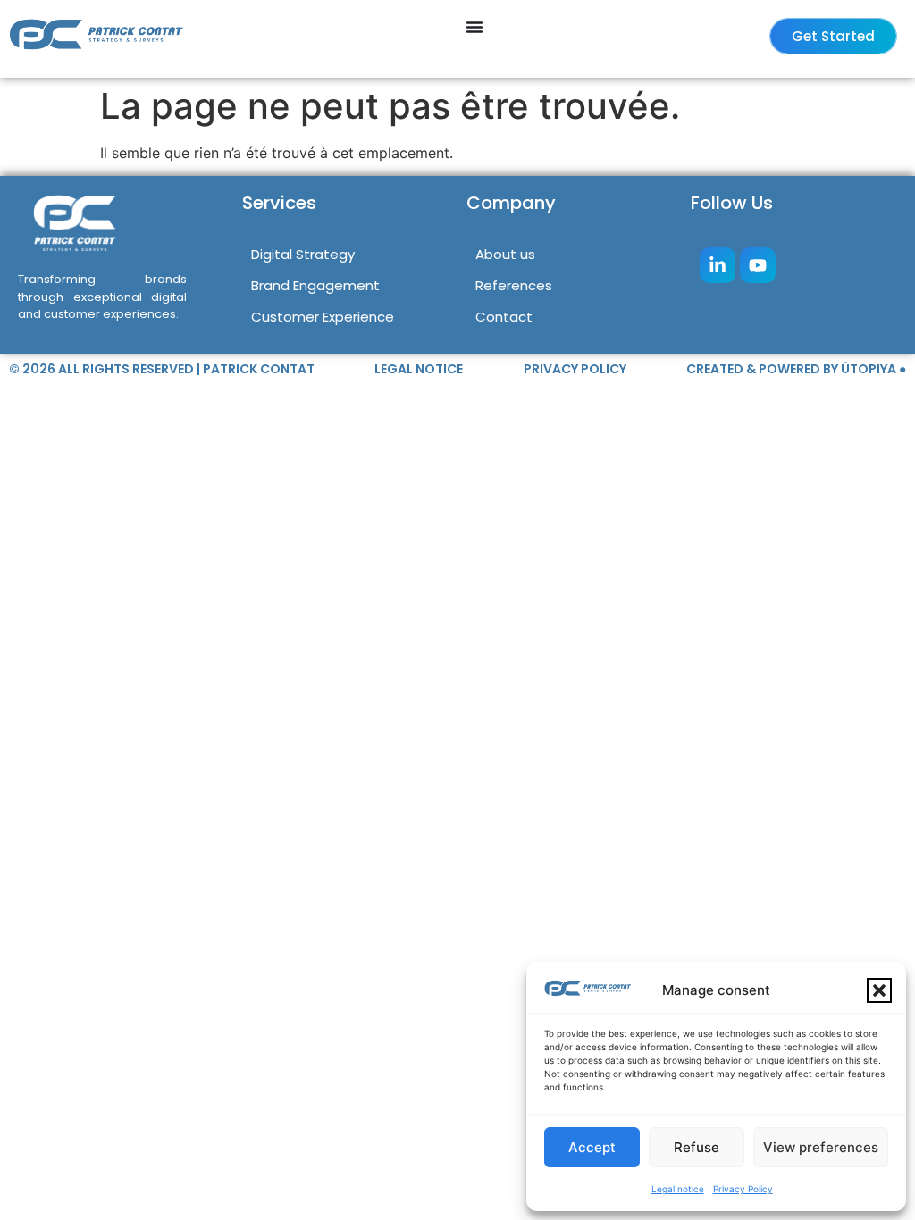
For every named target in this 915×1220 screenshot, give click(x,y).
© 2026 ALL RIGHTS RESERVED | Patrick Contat (162, 369)
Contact (504, 316)
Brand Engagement (315, 285)
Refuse (696, 1147)
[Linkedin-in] (717, 265)
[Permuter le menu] (474, 27)
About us (505, 254)
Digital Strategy (303, 254)
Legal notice (677, 1188)
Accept (592, 1147)
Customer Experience (322, 316)
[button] (879, 990)
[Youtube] (758, 265)
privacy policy (575, 369)
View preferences (820, 1147)
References (513, 285)
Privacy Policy (743, 1188)
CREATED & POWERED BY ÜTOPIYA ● (796, 369)
